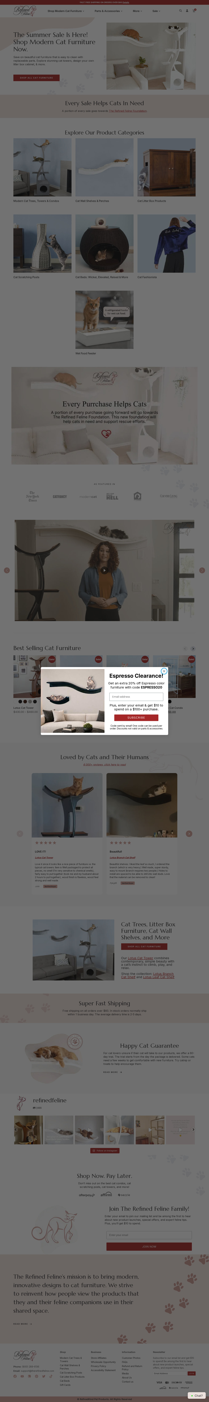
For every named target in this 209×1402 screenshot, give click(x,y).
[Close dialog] (164, 671)
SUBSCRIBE (136, 718)
